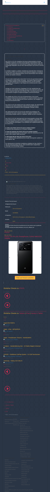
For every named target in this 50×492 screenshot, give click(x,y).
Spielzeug (23, 464)
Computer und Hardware (26, 460)
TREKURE (7, 476)
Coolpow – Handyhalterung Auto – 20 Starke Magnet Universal (22, 346)
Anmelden (15, 419)
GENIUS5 (6, 484)
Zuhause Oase (24, 469)
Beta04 (6, 473)
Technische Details (12, 31)
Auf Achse (23, 477)
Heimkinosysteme (23, 438)
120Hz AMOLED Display (30, 217)
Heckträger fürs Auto (24, 436)
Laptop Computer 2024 (24, 454)
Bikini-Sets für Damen (24, 426)
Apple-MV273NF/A (9, 323)
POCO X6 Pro (15, 217)
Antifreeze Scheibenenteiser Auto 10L (12, 463)
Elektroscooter (23, 432)
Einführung (10, 26)
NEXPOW (6, 459)
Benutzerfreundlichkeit (12, 32)
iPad (6, 169)
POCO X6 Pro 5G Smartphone (12, 25)
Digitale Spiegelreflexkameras (26, 430)
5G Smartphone (22, 217)
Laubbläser (22, 445)
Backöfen (22, 425)
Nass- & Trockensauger (24, 453)
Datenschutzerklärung (9, 419)
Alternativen (11, 40)
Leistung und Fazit (12, 37)
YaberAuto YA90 (8, 474)
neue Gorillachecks (25, 479)
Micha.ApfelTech (11, 183)
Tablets (6, 165)
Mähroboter (22, 447)
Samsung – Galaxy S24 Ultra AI (13, 361)
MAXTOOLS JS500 (8, 482)
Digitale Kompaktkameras (25, 428)
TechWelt (23, 462)
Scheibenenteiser (8, 465)
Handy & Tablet (8, 162)
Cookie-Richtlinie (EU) (9, 423)
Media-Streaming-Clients (25, 449)
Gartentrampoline (23, 434)
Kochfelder (22, 441)
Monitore (21, 451)
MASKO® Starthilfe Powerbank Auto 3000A (13, 478)
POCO (14, 221)
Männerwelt (23, 473)
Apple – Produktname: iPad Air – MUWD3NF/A (17, 337)
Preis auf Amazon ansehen (25, 278)
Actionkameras (23, 419)
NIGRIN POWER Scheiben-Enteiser (11, 467)
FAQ (9, 38)
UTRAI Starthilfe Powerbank (10, 469)
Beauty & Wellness (25, 484)
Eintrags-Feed (16, 421)
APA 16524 (7, 471)
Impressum (7, 421)
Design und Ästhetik (12, 34)
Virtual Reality (24, 480)
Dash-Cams (22, 423)
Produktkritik (10, 29)
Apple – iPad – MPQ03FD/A (12, 329)
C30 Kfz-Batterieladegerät (10, 486)
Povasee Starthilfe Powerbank (10, 480)
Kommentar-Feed (16, 422)
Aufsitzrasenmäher (23, 421)
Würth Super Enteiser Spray (10, 461)
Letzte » (29, 456)
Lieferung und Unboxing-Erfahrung (15, 35)
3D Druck (23, 482)
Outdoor (23, 475)
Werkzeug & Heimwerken (26, 467)
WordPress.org (16, 424)
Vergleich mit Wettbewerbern (14, 28)
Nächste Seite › (24, 456)
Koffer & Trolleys (23, 443)
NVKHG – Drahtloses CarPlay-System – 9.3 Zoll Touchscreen (22, 354)
